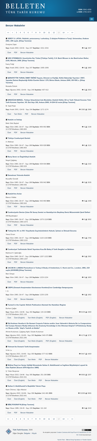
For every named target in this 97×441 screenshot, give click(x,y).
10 (44, 32)
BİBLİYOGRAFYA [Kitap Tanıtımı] (20, 405)
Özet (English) (19, 318)
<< (8, 32)
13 (59, 32)
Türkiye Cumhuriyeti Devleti (18, 138)
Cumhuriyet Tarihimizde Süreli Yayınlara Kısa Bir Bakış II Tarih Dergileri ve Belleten (40, 249)
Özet (9, 52)
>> (72, 32)
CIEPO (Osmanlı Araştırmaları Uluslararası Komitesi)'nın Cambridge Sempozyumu (40, 287)
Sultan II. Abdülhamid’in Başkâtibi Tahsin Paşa (26, 386)
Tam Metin (18, 114)
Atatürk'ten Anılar (14, 194)
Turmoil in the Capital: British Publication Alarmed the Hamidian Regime (36, 305)
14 (63, 32)
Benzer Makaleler (27, 52)
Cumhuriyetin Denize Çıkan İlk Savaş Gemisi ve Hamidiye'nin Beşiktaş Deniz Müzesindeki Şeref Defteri (48, 212)
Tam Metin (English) (35, 318)
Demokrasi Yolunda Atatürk (18, 175)
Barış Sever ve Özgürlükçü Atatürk (21, 157)
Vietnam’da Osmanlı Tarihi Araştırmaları (23, 347)
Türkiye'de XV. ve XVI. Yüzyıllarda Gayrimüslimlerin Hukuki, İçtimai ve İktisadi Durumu (42, 231)
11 (49, 32)
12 (54, 32)
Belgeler (27, 433)
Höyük (34, 433)
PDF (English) (51, 318)
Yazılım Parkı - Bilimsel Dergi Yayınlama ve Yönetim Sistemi (74, 439)
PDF (15, 52)
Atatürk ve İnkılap (14, 120)
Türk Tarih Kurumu (20, 430)
